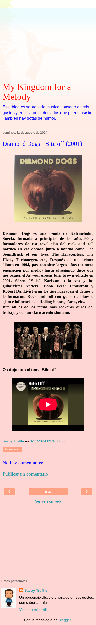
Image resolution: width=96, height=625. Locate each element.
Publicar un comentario (25, 474)
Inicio (48, 491)
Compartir (12, 449)
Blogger (65, 620)
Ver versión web (48, 501)
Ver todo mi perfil (33, 610)
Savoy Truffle (35, 590)
